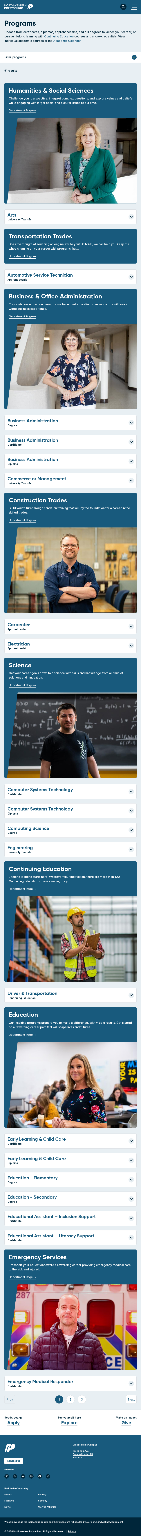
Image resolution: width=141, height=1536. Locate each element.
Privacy (72, 1531)
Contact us (13, 1461)
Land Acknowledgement (109, 1522)
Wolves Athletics (47, 1507)
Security (42, 1500)
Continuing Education (59, 36)
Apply (13, 1422)
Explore (69, 1422)
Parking (42, 1494)
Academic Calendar (67, 41)
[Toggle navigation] (134, 7)
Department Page (21, 110)
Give (126, 1422)
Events (8, 1494)
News (7, 1507)
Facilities (9, 1500)
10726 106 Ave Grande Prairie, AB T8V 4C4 (83, 1454)
